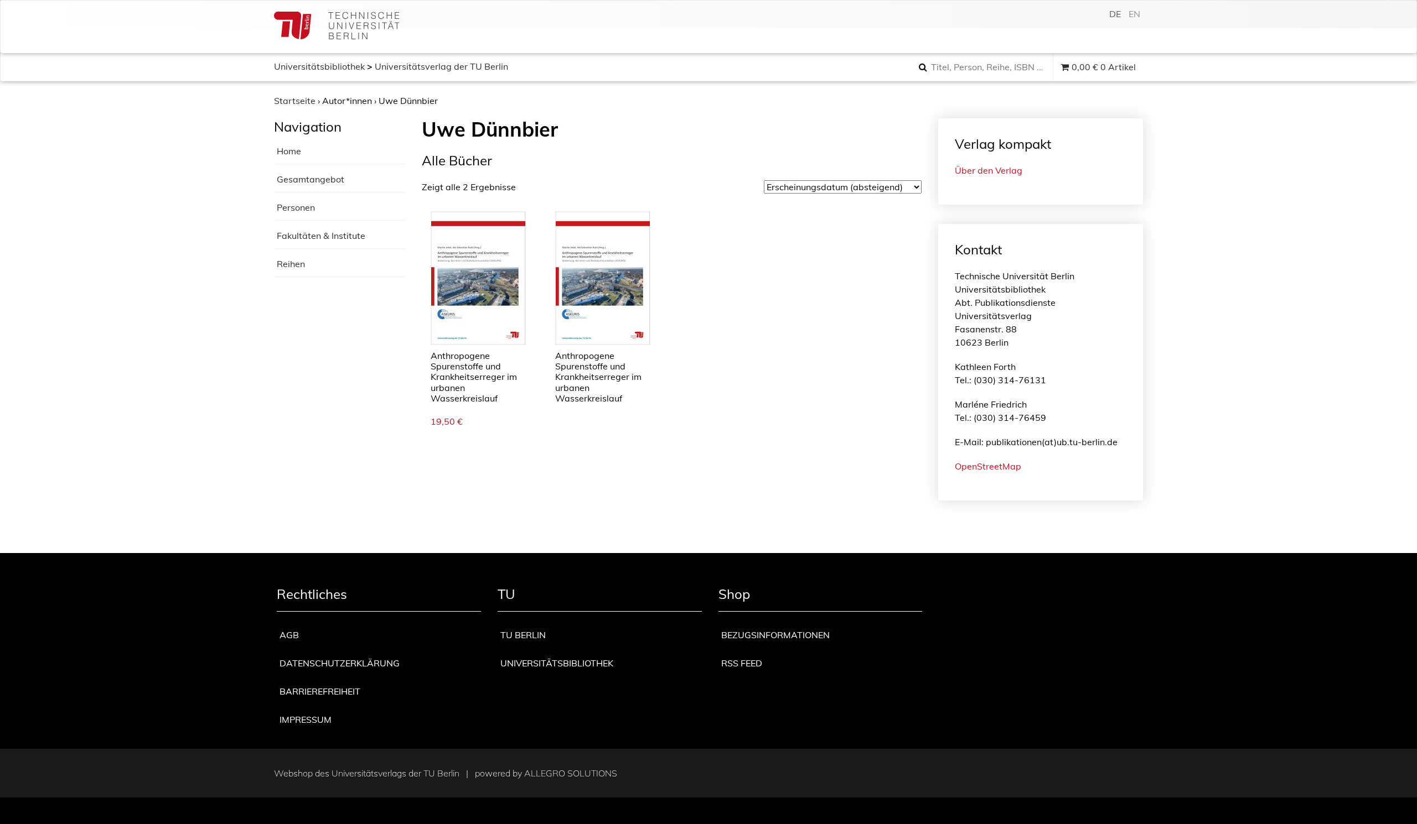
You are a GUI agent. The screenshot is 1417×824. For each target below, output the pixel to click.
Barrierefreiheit (320, 691)
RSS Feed (741, 663)
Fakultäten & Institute (321, 235)
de (1115, 13)
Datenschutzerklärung (340, 663)
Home (289, 151)
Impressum (306, 719)
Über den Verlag (988, 170)
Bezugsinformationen (775, 634)
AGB (289, 634)
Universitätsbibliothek (319, 66)
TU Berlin (523, 634)
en (1134, 13)
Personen (296, 207)
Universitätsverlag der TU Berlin (441, 66)
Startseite (295, 100)
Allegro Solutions (570, 773)
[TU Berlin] (336, 27)
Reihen (291, 263)
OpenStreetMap (988, 466)
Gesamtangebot (310, 179)
